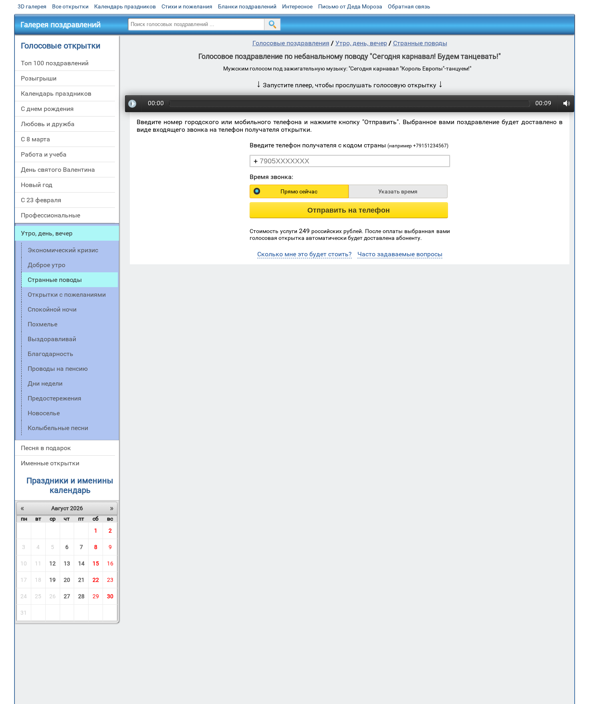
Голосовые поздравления (290, 43)
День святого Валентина (58, 169)
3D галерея (32, 6)
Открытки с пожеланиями (67, 294)
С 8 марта (35, 139)
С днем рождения (47, 109)
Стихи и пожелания (186, 6)
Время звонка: (271, 177)
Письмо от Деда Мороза (350, 6)
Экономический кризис (63, 250)
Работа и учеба (44, 154)
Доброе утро (46, 265)
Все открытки (70, 6)
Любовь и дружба (48, 124)
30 (110, 596)
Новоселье (44, 413)
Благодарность (50, 354)
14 (81, 563)
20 (67, 580)
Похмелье (42, 324)
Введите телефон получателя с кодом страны (349, 145)
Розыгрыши (38, 78)
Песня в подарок (46, 448)
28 (81, 596)
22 (96, 580)
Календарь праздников (125, 6)
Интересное (297, 6)
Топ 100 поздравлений (55, 63)
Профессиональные (50, 215)
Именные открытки (50, 463)
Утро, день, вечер (47, 233)
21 (81, 580)
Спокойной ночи (52, 309)
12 (52, 563)
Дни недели (45, 383)
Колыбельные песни (58, 428)
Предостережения (54, 398)
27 (67, 596)
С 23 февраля (41, 200)
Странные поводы (420, 43)
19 (52, 580)
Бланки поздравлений (247, 6)
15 (96, 563)
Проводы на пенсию (58, 368)
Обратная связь (409, 6)
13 (67, 563)
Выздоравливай (52, 339)
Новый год (36, 185)
